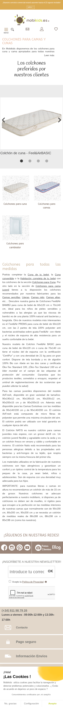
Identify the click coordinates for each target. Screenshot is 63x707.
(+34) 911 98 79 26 (14, 610)
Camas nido (37, 297)
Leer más (49, 55)
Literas (25, 297)
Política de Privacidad (33, 582)
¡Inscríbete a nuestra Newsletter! (31, 561)
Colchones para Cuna (43, 282)
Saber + (31, 7)
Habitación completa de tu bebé (38, 278)
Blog (56, 547)
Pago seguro (26, 642)
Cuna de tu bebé (38, 274)
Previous (4, 120)
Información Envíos (31, 656)
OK (50, 570)
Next (58, 120)
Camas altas (53, 297)
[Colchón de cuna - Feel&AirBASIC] (31, 123)
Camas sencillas (11, 297)
